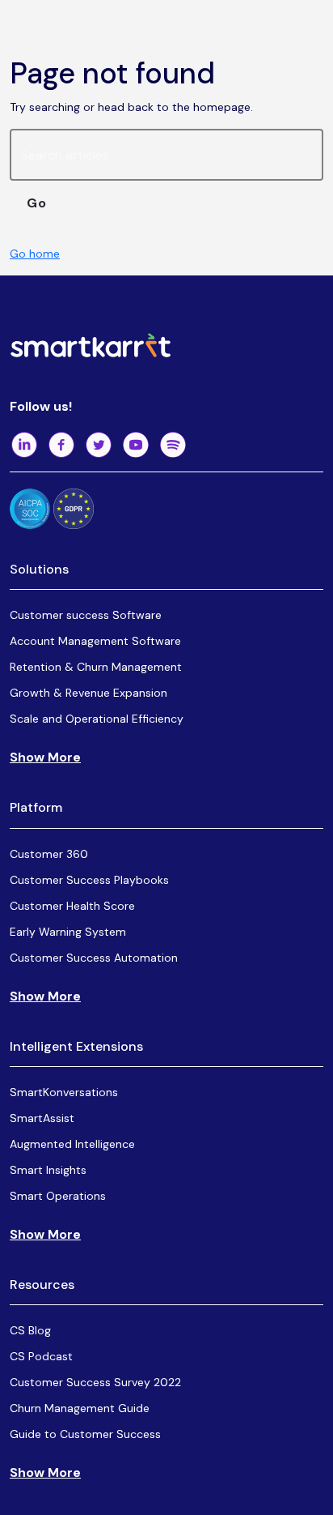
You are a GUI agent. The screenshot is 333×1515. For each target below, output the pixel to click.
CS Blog (30, 1330)
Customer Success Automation (94, 957)
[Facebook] (61, 444)
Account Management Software (95, 641)
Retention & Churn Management (96, 666)
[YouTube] (135, 444)
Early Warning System (68, 931)
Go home (35, 253)
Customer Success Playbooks (89, 880)
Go (37, 202)
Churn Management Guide (80, 1408)
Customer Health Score (72, 905)
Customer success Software (86, 615)
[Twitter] (98, 444)
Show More (45, 757)
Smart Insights (48, 1170)
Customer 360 (49, 854)
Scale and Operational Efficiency (96, 718)
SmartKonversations (64, 1092)
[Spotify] (173, 444)
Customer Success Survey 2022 (95, 1382)
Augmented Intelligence (72, 1144)
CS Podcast (41, 1356)
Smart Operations (58, 1196)
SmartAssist (42, 1118)
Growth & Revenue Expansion (88, 692)
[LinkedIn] (24, 444)
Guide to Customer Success (85, 1434)
